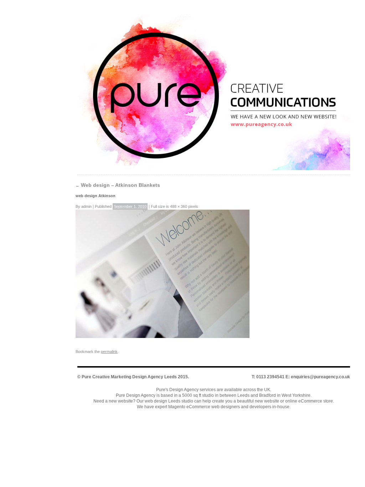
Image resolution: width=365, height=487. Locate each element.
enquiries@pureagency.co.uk (320, 376)
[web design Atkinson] (163, 336)
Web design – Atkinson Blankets (118, 185)
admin (86, 206)
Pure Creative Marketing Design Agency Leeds (129, 376)
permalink (109, 351)
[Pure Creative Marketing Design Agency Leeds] (213, 93)
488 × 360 (178, 206)
